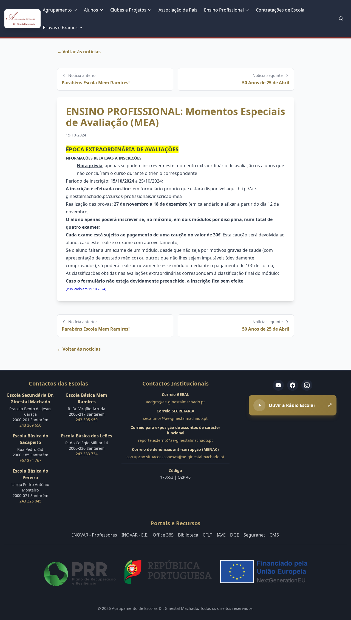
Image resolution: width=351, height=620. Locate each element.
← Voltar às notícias (79, 52)
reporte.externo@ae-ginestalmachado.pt (175, 440)
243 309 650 (30, 425)
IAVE (221, 535)
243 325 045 (30, 501)
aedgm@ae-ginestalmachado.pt (175, 401)
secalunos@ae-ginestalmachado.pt (175, 418)
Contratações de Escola (280, 10)
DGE (234, 535)
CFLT (207, 535)
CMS (274, 535)
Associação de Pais (177, 10)
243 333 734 (87, 453)
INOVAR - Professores (94, 535)
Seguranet (254, 535)
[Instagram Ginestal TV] (306, 385)
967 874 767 (30, 460)
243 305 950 (87, 419)
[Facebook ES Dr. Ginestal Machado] (292, 385)
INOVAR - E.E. (134, 535)
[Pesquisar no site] (341, 18)
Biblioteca (188, 535)
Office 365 (163, 535)
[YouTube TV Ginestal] (278, 385)
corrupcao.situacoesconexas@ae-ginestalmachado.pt (175, 456)
